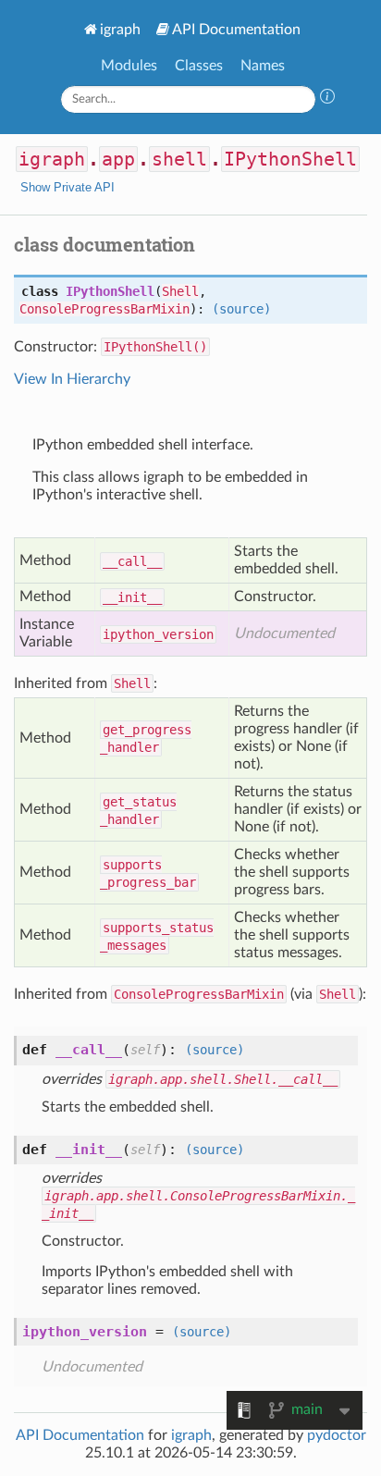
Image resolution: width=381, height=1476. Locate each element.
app (118, 159)
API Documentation (236, 29)
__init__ (132, 597)
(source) (241, 308)
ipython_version (158, 634)
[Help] (327, 99)
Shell (180, 291)
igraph (120, 29)
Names (262, 65)
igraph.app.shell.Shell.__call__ (223, 1079)
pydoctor (336, 1435)
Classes (199, 65)
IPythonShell (290, 159)
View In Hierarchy (72, 379)
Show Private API (67, 187)
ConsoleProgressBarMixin (104, 308)
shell (179, 159)
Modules (129, 65)
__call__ (132, 561)
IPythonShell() (155, 346)
